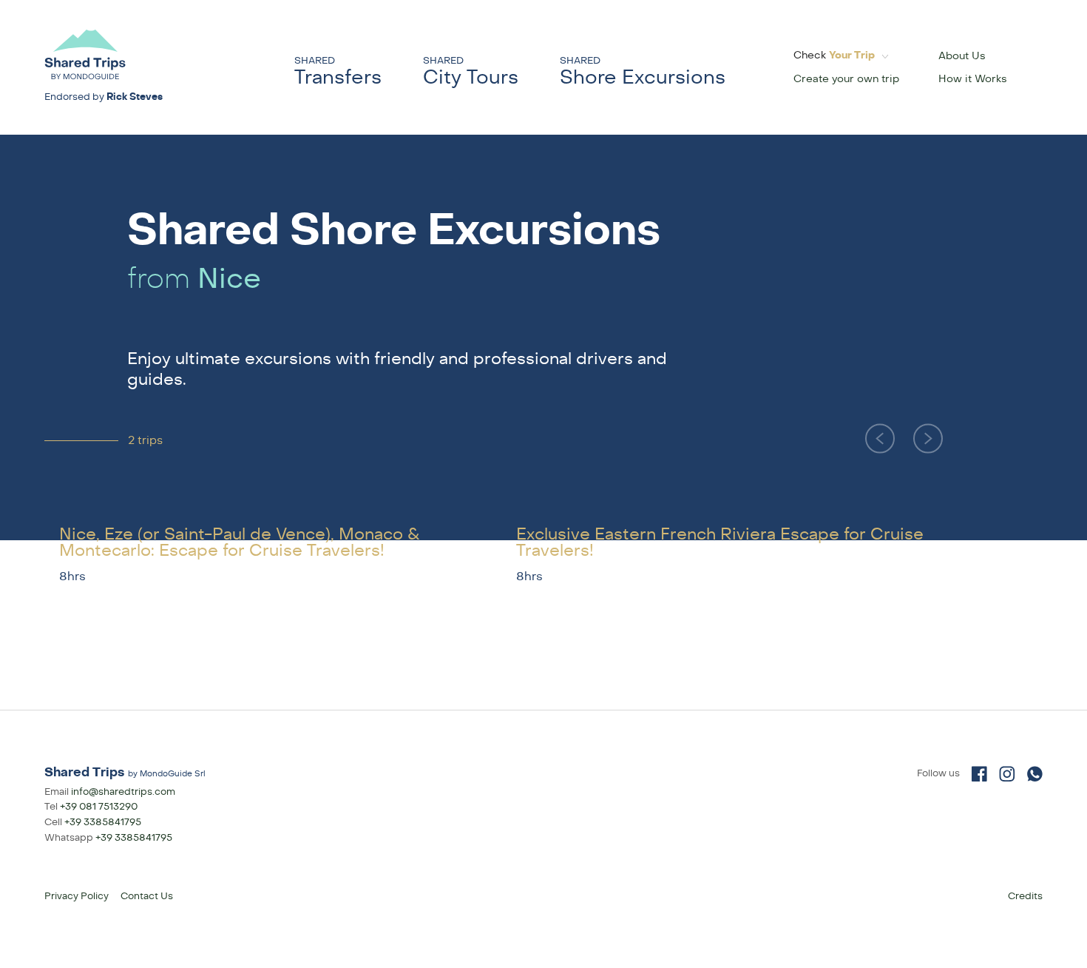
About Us (962, 56)
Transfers (338, 72)
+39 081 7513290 (99, 807)
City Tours (470, 72)
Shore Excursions (642, 72)
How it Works (972, 79)
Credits (1025, 896)
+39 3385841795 (102, 822)
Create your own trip (846, 79)
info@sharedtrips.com (123, 792)
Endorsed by (103, 97)
